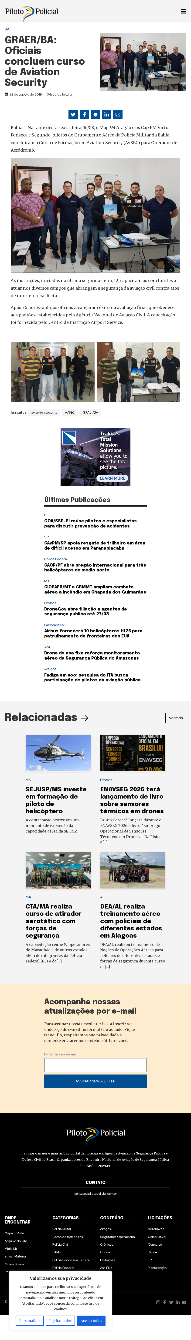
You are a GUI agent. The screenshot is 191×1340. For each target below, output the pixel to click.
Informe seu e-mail (60, 1054)
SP (46, 537)
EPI (150, 1260)
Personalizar (29, 1321)
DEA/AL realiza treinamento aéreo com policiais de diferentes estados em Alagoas (131, 921)
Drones (50, 602)
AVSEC (70, 412)
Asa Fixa (106, 1268)
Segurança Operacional (118, 1237)
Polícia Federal (56, 559)
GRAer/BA (90, 412)
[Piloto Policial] (31, 10)
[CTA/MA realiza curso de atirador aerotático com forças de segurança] (58, 870)
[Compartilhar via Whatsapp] (95, 114)
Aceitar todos (91, 1321)
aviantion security (44, 412)
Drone (152, 1252)
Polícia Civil (60, 1244)
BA (7, 29)
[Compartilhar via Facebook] (84, 114)
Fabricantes (54, 625)
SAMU (56, 1252)
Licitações (107, 1260)
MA (28, 897)
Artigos (50, 669)
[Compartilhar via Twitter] (73, 114)
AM (47, 647)
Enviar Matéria (15, 1256)
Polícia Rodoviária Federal (71, 1260)
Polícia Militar (61, 1229)
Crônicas (106, 1244)
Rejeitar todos (60, 1321)
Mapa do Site (14, 1233)
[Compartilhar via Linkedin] (106, 114)
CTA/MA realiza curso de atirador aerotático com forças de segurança (54, 921)
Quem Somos (14, 1264)
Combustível (157, 1237)
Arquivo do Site (16, 1241)
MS (28, 779)
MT (47, 581)
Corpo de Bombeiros (67, 1237)
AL (102, 897)
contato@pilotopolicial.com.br (95, 1193)
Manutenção (157, 1268)
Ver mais (176, 717)
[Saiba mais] (95, 457)
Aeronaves (156, 1229)
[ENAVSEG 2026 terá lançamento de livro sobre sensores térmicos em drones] (132, 753)
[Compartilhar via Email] (118, 114)
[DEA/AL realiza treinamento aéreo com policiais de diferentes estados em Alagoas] (132, 870)
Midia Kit (11, 1249)
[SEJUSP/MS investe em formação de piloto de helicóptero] (58, 753)
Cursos (105, 1252)
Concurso (155, 1244)
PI (45, 515)
